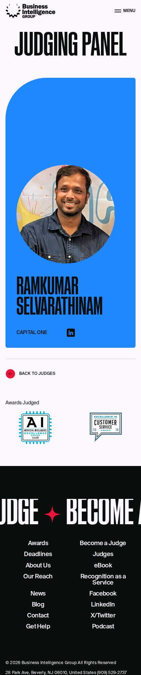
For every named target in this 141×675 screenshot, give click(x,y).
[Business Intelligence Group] (30, 11)
